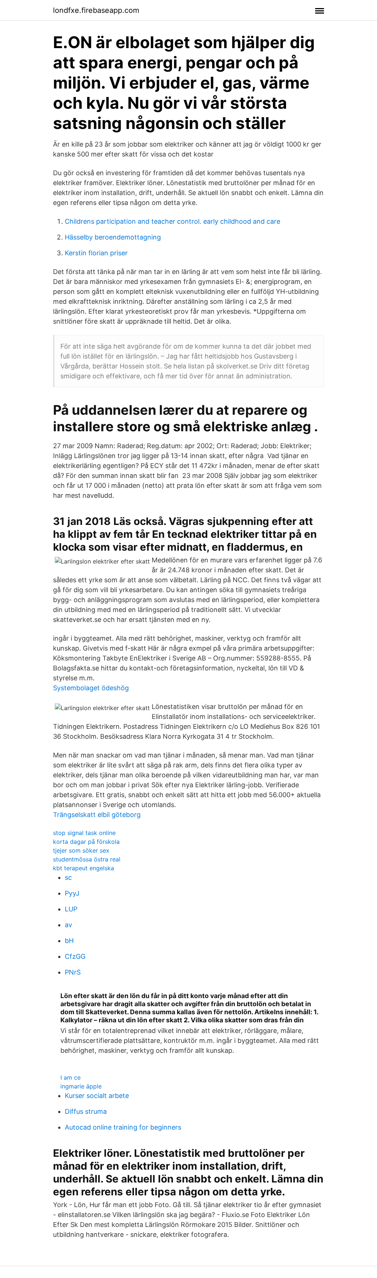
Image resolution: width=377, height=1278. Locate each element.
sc (68, 877)
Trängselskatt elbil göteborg (97, 814)
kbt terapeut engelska (83, 868)
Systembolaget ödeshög (91, 688)
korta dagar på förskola (86, 841)
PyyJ (72, 893)
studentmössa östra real (86, 859)
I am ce (70, 1077)
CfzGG (75, 956)
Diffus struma (86, 1111)
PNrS (73, 972)
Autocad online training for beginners (123, 1127)
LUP (71, 909)
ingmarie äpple (81, 1086)
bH (69, 940)
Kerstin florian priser (96, 253)
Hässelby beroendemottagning (113, 237)
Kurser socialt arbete (97, 1095)
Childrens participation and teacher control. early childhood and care (172, 221)
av (68, 925)
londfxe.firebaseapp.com (96, 10)
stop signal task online (84, 832)
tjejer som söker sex (81, 850)
